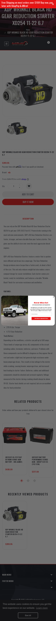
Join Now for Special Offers (41, 318)
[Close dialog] (53, 297)
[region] (28, 4)
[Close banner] (53, 4)
